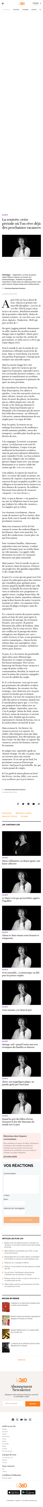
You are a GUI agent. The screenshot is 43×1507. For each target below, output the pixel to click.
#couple (24, 816)
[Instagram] (30, 1419)
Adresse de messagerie (14, 1208)
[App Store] (14, 1492)
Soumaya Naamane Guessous (15, 288)
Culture (4, 1439)
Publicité (4, 1460)
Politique (16, 9)
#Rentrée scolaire (24, 813)
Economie (25, 9)
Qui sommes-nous (7, 1457)
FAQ (3, 1469)
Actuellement (6, 9)
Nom (6, 1199)
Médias (4, 1441)
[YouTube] (21, 1419)
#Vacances (7, 813)
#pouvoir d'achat (9, 816)
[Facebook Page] (13, 1419)
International (5, 1436)
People (4, 1446)
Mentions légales (7, 1478)
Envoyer (33, 1404)
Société (34, 9)
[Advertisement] (21, 109)
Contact (4, 1471)
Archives (4, 1462)
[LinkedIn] (26, 1419)
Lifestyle (4, 1448)
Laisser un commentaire (21, 1220)
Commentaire (10, 1173)
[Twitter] (17, 1419)
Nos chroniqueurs (7, 1451)
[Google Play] (28, 1492)
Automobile (5, 1444)
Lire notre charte (10, 1156)
